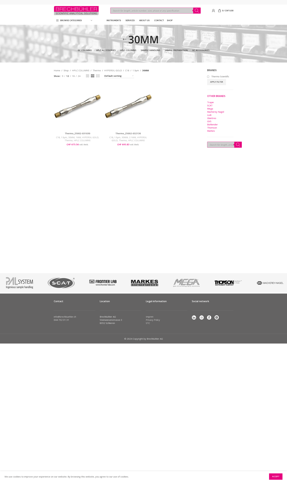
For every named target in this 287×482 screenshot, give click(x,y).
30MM (71, 137)
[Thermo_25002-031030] (77, 106)
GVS (209, 121)
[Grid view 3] (92, 76)
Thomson (212, 127)
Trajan (210, 102)
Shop (66, 70)
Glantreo (211, 118)
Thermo (97, 70)
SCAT (210, 105)
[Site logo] (76, 10)
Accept (275, 476)
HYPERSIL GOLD (113, 70)
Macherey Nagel (215, 111)
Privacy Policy (153, 319)
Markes (211, 130)
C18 (127, 70)
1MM (78, 137)
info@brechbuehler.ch (65, 316)
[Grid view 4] (98, 76)
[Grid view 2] (87, 76)
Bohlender (212, 124)
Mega (210, 108)
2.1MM (132, 137)
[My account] (213, 11)
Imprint (149, 316)
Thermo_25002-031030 (77, 133)
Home (57, 70)
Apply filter (216, 81)
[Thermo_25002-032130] (128, 106)
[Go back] (124, 39)
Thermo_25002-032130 (128, 133)
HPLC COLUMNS (80, 70)
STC (148, 323)
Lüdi (209, 114)
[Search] (197, 11)
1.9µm (136, 70)
